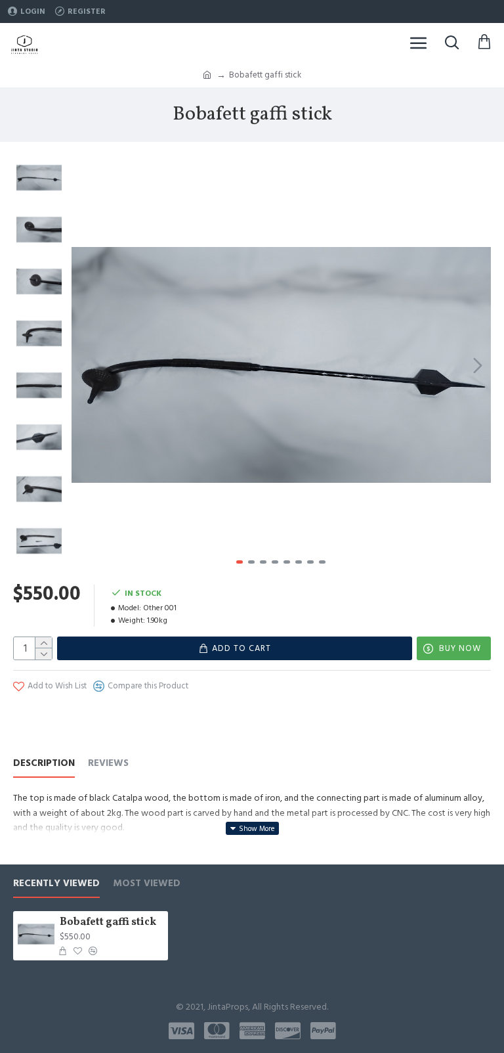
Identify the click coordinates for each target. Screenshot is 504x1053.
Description (44, 763)
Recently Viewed (56, 884)
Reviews (108, 763)
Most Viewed (146, 884)
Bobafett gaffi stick (108, 923)
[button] (85, 365)
